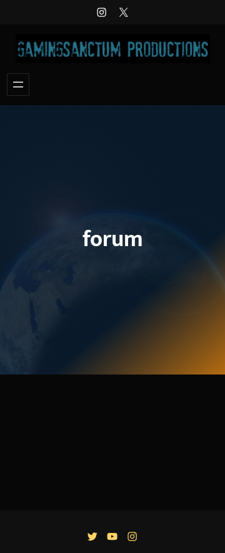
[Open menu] (18, 84)
